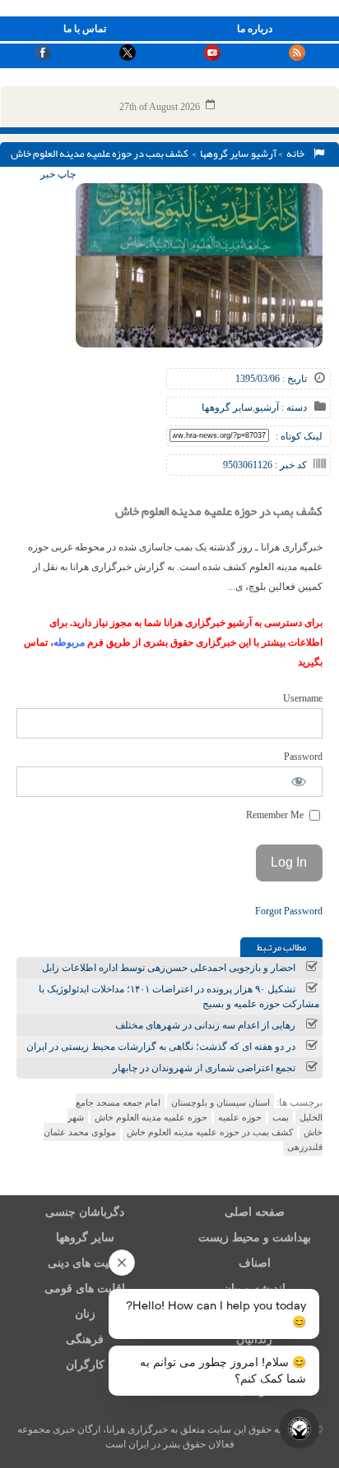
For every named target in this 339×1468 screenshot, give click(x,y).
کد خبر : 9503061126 (265, 465)
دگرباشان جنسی (84, 1212)
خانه (297, 153)
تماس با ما (84, 29)
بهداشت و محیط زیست (254, 1237)
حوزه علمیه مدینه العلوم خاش (151, 1117)
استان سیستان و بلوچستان (220, 1102)
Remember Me (276, 815)
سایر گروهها (224, 153)
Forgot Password (289, 911)
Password (303, 756)
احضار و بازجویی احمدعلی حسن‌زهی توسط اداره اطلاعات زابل (168, 967)
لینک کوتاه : (299, 436)
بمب (280, 1117)
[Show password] (299, 781)
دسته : (293, 407)
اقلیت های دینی (85, 1263)
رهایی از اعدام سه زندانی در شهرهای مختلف (205, 1025)
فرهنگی (85, 1339)
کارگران (85, 1365)
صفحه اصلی (255, 1212)
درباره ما (254, 29)
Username (303, 698)
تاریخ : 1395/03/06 (271, 378)
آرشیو (263, 153)
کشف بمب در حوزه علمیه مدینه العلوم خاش (210, 1132)
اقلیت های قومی (84, 1288)
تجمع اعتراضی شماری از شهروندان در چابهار (204, 1068)
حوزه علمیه (240, 1117)
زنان (85, 1314)
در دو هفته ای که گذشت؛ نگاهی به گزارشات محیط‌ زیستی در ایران (160, 1046)
